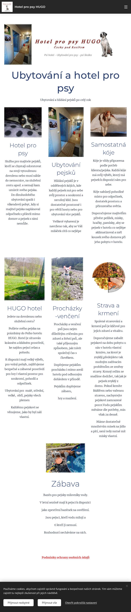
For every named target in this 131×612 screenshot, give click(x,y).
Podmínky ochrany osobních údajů (65, 557)
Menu (125, 6)
